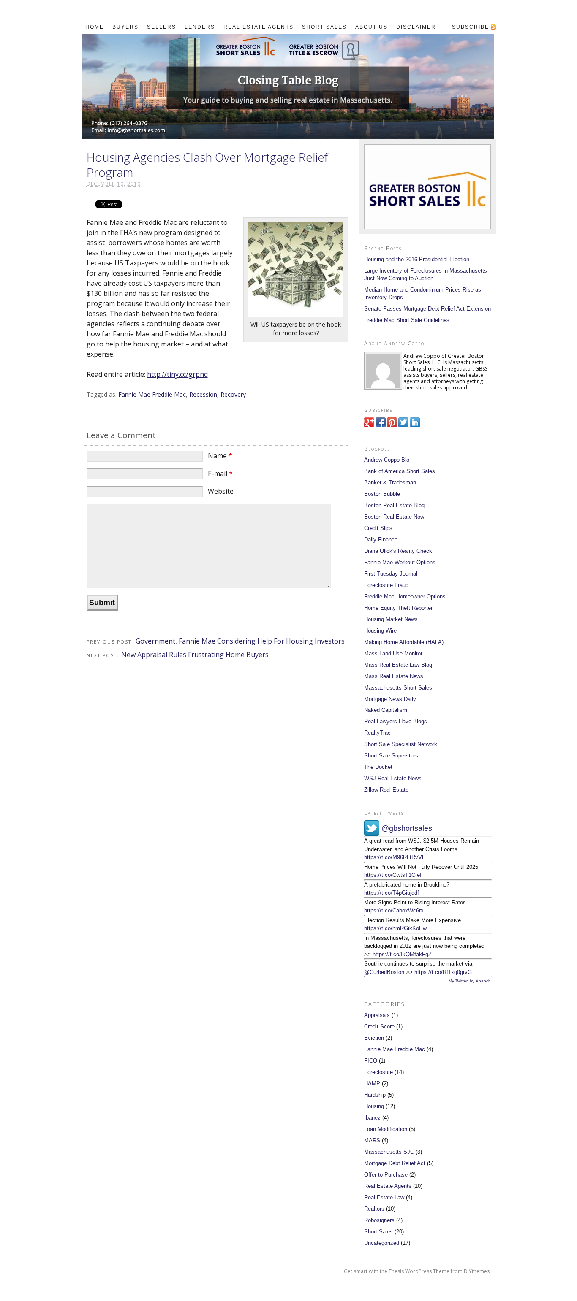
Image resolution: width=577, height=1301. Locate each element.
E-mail (220, 473)
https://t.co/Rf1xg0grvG (443, 972)
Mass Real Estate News (393, 676)
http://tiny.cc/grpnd (177, 374)
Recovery (233, 394)
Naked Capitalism (385, 710)
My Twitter (458, 981)
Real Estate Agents (387, 1186)
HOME (94, 27)
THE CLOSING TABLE (288, 86)
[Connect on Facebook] (381, 425)
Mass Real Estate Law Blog (398, 665)
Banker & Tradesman (390, 482)
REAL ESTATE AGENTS (258, 27)
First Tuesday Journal (390, 574)
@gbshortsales (406, 828)
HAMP (372, 1083)
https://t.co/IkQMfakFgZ (402, 954)
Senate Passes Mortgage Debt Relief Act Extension (427, 309)
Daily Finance (380, 539)
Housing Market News (391, 619)
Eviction (374, 1038)
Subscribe (470, 27)
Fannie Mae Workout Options (399, 562)
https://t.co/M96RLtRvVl (393, 857)
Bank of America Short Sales (399, 471)
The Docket (378, 767)
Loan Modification (385, 1129)
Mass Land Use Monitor (393, 653)
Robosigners (379, 1220)
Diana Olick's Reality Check (398, 551)
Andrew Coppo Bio (386, 460)
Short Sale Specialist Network (400, 744)
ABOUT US (371, 27)
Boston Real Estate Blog (394, 505)
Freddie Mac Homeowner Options (405, 596)
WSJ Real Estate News (393, 778)
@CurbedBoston (384, 972)
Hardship (375, 1095)
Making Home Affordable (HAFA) (404, 642)
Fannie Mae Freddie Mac (152, 394)
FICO (370, 1061)
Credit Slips (378, 528)
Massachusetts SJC (389, 1152)
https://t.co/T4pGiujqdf (391, 893)
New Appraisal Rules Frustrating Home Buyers (195, 654)
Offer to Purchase (386, 1174)
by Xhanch (480, 981)
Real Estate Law (384, 1197)
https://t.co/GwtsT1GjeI (393, 875)
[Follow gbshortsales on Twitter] (403, 425)
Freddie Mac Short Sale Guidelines (406, 320)
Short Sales (378, 1231)
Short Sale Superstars (391, 755)
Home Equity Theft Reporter (398, 608)
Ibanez (372, 1117)
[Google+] (369, 425)
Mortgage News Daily (390, 699)
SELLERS (161, 27)
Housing (374, 1106)
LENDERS (200, 27)
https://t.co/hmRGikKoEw (395, 928)
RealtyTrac (377, 733)
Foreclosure (378, 1072)
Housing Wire (380, 631)
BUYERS (125, 27)
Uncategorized (381, 1243)
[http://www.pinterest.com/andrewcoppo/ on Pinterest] (392, 425)
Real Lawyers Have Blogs (395, 721)
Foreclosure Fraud (386, 585)
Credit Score (379, 1026)
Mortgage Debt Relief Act (394, 1163)
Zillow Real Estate (386, 790)
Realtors (374, 1209)
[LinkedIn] (415, 425)
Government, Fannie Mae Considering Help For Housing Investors (240, 641)
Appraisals (377, 1015)
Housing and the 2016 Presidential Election (416, 259)
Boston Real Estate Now (394, 517)
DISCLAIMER (416, 27)
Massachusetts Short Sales (398, 687)
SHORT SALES (324, 27)
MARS (372, 1140)
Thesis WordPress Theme (419, 1271)
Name (220, 455)
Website (221, 491)
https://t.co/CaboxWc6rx (394, 910)
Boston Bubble (382, 494)
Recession (203, 394)
